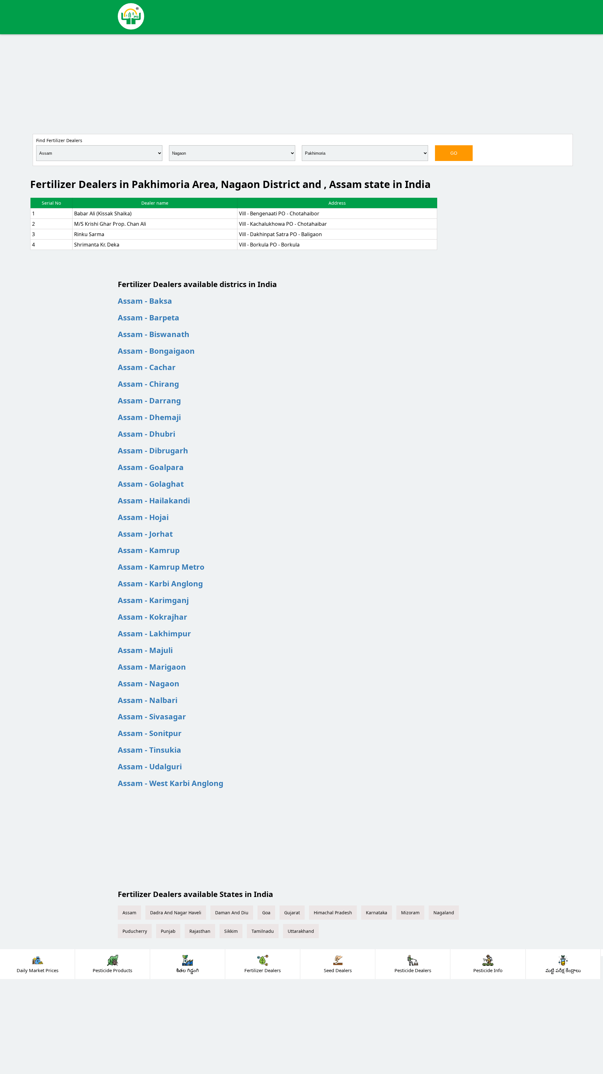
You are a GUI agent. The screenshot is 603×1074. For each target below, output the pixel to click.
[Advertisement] (301, 83)
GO (453, 153)
